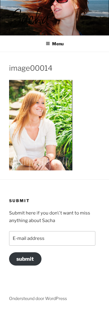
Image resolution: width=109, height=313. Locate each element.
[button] (29, 17)
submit (25, 259)
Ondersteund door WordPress (38, 298)
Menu (58, 43)
